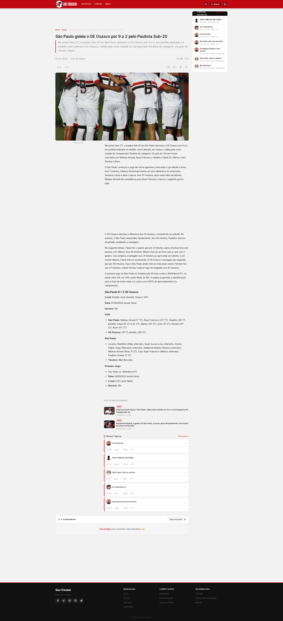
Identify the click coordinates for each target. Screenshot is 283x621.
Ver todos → (183, 436)
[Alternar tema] (225, 4)
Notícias (127, 602)
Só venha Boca (119, 487)
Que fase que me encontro (124, 501)
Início (126, 594)
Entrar (217, 4)
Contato (199, 594)
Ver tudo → (220, 13)
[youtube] (75, 600)
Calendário (129, 606)
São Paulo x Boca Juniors (123, 472)
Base (64, 30)
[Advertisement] (122, 19)
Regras (198, 602)
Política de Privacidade (206, 598)
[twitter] (63, 600)
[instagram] (69, 600)
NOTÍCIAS (86, 4)
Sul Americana (166, 598)
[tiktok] (81, 600)
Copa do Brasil (166, 602)
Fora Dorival (117, 443)
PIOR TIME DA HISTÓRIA (123, 458)
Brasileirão (164, 594)
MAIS (107, 4)
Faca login (105, 529)
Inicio (57, 30)
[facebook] (57, 600)
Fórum (126, 598)
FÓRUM (98, 4)
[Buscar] (205, 4)
